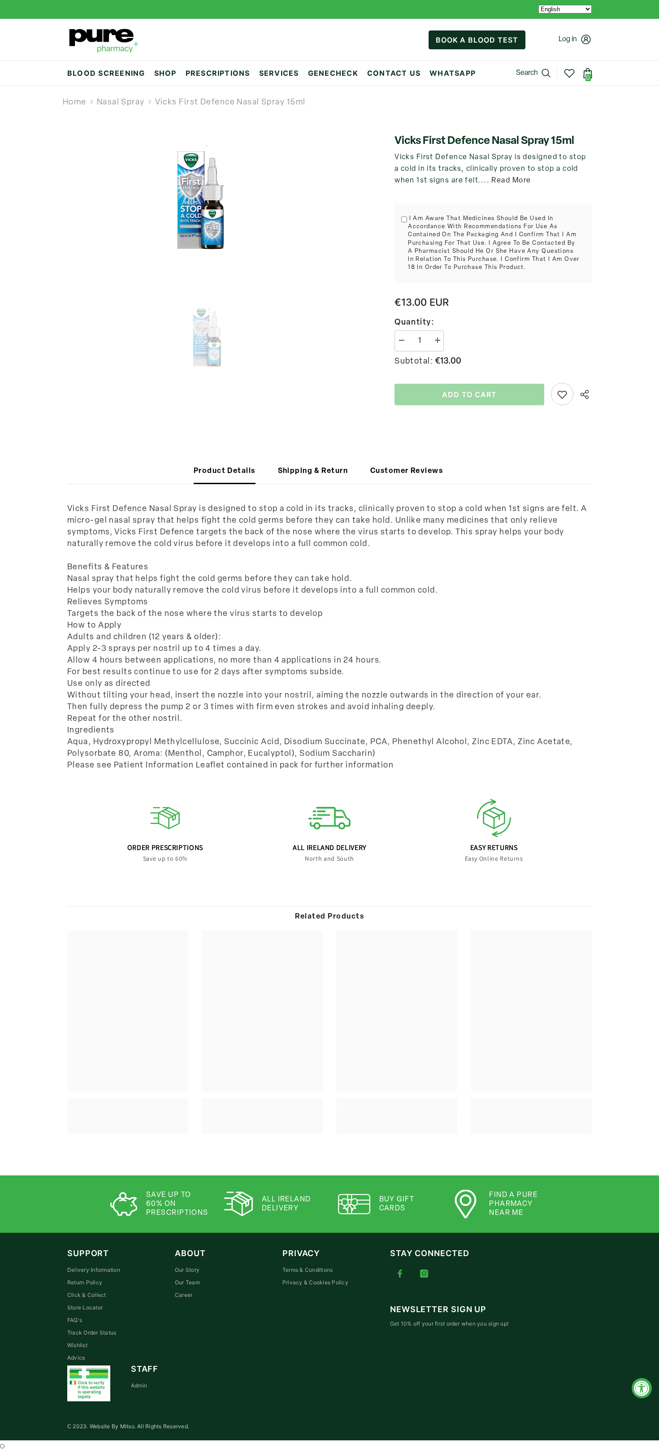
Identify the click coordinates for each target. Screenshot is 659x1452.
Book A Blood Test (477, 39)
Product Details (225, 471)
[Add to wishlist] (562, 394)
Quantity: (414, 323)
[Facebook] (400, 1273)
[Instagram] (424, 1273)
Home (75, 103)
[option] (217, 201)
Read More (511, 180)
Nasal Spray (121, 103)
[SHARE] (582, 394)
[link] (127, 1116)
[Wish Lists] (569, 73)
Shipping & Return (313, 471)
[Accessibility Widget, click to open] (642, 1388)
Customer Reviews (406, 471)
